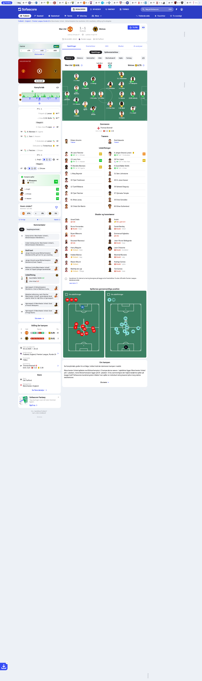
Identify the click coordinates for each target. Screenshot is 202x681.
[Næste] (200, 3)
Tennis (69, 16)
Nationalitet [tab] (91, 58)
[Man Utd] (70, 29)
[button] (57, 87)
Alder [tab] (100, 58)
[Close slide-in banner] (7, 662)
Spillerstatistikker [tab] (111, 52)
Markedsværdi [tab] (110, 58)
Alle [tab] (22, 229)
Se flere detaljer (38, 390)
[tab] (71, 46)
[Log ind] (182, 9)
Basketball (55, 16)
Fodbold (26, 16)
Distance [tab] (80, 58)
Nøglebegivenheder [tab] (33, 229)
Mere (95, 16)
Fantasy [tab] (129, 58)
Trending (8, 3)
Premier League (41, 21)
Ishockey (83, 16)
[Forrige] (15, 3)
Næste (56, 219)
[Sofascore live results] (27, 9)
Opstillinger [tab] (95, 52)
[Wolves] (95, 29)
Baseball (40, 16)
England (28, 21)
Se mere (38, 81)
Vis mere (38, 318)
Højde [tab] (121, 58)
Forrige (22, 219)
